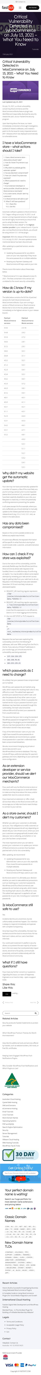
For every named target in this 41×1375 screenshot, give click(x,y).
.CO (16, 1226)
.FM (15, 1232)
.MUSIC (24, 1270)
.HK (19, 1232)
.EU (34, 1226)
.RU (14, 1234)
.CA (7, 1237)
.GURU (22, 1257)
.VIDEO (31, 1270)
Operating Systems (9, 1121)
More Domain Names (10, 1118)
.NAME (22, 1229)
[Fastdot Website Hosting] (8, 8)
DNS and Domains (9, 1105)
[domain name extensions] (20, 1208)
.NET (20, 1226)
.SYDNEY (21, 1268)
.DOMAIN (8, 1257)
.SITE (27, 1265)
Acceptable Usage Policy (15, 1325)
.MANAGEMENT (10, 1262)
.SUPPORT (8, 1255)
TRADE (15, 1265)
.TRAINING (26, 1255)
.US (7, 1232)
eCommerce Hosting (9, 1108)
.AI (13, 1270)
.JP (26, 1237)
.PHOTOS (8, 1265)
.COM (7, 1226)
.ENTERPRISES (20, 1260)
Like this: (10, 207)
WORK (33, 1265)
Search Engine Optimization (12, 1127)
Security (5, 1130)
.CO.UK (8, 1234)
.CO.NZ (28, 1232)
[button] (20, 8)
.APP (6, 1273)
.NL (11, 1232)
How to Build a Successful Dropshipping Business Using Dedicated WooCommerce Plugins (20, 1289)
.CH (11, 1237)
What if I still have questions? (14, 201)
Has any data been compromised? (16, 173)
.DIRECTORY (9, 1260)
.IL (23, 1237)
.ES (23, 1232)
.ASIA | (7, 1229)
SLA (7, 1332)
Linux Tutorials (7, 1115)
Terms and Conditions (14, 1321)
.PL (19, 1237)
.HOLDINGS (18, 1252)
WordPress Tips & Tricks (11, 1146)
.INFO (28, 1229)
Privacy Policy (11, 1328)
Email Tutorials (7, 1112)
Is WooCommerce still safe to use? (16, 199)
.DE (34, 1232)
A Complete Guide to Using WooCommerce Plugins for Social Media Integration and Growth (19, 1294)
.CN (34, 1234)
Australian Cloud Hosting (11, 1099)
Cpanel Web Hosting (9, 1102)
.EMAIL (15, 1257)
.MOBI (16, 1229)
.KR (30, 1237)
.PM (22, 1234)
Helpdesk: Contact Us (10, 1343)
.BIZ (25, 1226)
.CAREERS (17, 1255)
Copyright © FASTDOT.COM (20, 1371)
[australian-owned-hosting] (20, 1080)
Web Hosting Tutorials (10, 1143)
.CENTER (29, 1257)
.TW (26, 1234)
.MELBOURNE (11, 1268)
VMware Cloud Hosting (10, 1139)
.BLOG (18, 1270)
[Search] (36, 1013)
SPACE (22, 1265)
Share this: (11, 204)
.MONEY (28, 1268)
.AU (12, 1226)
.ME (29, 1226)
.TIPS (26, 1252)
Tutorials (35, 49)
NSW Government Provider (12, 1353)
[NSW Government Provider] (20, 1357)
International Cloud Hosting (16, 1299)
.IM (18, 1234)
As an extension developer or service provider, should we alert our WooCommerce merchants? (16, 188)
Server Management (9, 1133)
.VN (15, 1237)
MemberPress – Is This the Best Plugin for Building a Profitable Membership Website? (18, 1311)
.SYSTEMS (21, 1262)
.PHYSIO (8, 1270)
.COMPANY (9, 1252)
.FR (30, 1234)
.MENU (28, 1262)
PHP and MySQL (8, 1124)
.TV (11, 1229)
